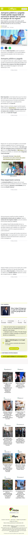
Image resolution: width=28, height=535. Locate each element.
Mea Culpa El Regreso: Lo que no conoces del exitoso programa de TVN (18, 310)
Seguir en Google (14, 348)
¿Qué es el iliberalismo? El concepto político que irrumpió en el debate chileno (20, 440)
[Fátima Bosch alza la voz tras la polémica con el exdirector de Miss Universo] (20, 377)
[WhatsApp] (10, 48)
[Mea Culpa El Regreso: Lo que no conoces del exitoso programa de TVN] (5, 310)
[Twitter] (6, 48)
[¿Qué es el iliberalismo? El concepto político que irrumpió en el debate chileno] (20, 432)
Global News (12, 107)
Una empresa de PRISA (14, 509)
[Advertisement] (14, 82)
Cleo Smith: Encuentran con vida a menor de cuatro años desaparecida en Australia (14, 157)
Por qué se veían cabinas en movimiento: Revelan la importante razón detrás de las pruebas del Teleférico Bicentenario (7, 388)
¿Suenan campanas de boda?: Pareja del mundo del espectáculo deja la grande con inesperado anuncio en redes (8, 415)
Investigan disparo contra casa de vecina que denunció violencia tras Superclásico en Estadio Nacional (7, 468)
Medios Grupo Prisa (14, 512)
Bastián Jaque (4, 26)
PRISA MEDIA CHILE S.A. (9, 525)
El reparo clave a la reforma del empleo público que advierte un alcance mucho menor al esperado (20, 414)
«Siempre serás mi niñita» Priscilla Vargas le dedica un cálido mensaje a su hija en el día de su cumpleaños (15, 333)
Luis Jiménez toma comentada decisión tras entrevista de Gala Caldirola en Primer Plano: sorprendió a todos (20, 494)
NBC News (21, 150)
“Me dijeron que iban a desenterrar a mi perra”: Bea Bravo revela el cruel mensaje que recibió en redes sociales (7, 442)
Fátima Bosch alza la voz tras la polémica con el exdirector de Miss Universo (20, 385)
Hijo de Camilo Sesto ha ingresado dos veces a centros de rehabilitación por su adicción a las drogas (14, 328)
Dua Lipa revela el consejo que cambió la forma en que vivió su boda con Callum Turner (20, 467)
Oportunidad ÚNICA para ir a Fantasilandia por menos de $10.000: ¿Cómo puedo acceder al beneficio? (8, 494)
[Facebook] (2, 48)
